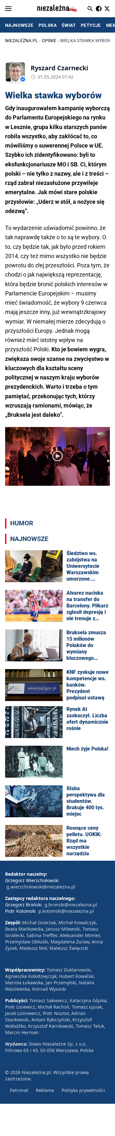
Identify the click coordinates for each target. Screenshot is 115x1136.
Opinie (49, 40)
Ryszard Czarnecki (59, 68)
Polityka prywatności (83, 1090)
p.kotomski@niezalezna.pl (66, 911)
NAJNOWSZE (19, 25)
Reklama (45, 1090)
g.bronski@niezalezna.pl (70, 905)
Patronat (19, 1090)
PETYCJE (91, 25)
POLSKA (48, 25)
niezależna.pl (21, 40)
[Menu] (8, 8)
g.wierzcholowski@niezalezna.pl (40, 887)
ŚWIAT (69, 25)
